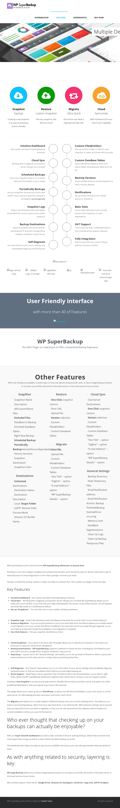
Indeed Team (46, 801)
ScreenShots (80, 17)
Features (61, 17)
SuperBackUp (41, 17)
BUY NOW (99, 17)
